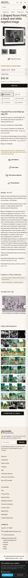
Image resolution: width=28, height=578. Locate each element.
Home (3, 277)
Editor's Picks (5, 463)
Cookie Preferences (7, 518)
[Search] (24, 7)
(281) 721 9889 (7, 528)
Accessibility (5, 487)
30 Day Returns (21, 140)
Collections (20, 12)
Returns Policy (5, 497)
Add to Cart (14, 85)
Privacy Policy (5, 494)
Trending (3, 467)
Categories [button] (5, 12)
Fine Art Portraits (5, 279)
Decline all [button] (20, 575)
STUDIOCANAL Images (6, 152)
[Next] (25, 37)
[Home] (6, 2)
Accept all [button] (7, 575)
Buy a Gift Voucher (6, 480)
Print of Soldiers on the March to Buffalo (14, 313)
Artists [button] (13, 12)
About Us (4, 456)
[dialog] (14, 569)
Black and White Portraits (18, 277)
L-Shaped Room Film (20, 150)
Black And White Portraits (19, 152)
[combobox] (12, 7)
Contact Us (4, 524)
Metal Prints (4, 511)
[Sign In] (25, 2)
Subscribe (21, 442)
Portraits (10, 277)
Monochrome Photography (7, 150)
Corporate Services (6, 473)
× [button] (26, 562)
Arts (6, 277)
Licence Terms (5, 507)
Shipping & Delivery (6, 501)
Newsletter (4, 514)
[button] (14, 572)
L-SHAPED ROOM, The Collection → (12, 413)
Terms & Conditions (7, 504)
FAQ (2, 490)
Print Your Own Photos (7, 477)
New (2, 470)
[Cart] (21, 2)
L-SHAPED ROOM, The (18, 282)
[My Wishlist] (17, 2)
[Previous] (3, 37)
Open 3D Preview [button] (16, 59)
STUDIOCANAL (8, 282)
